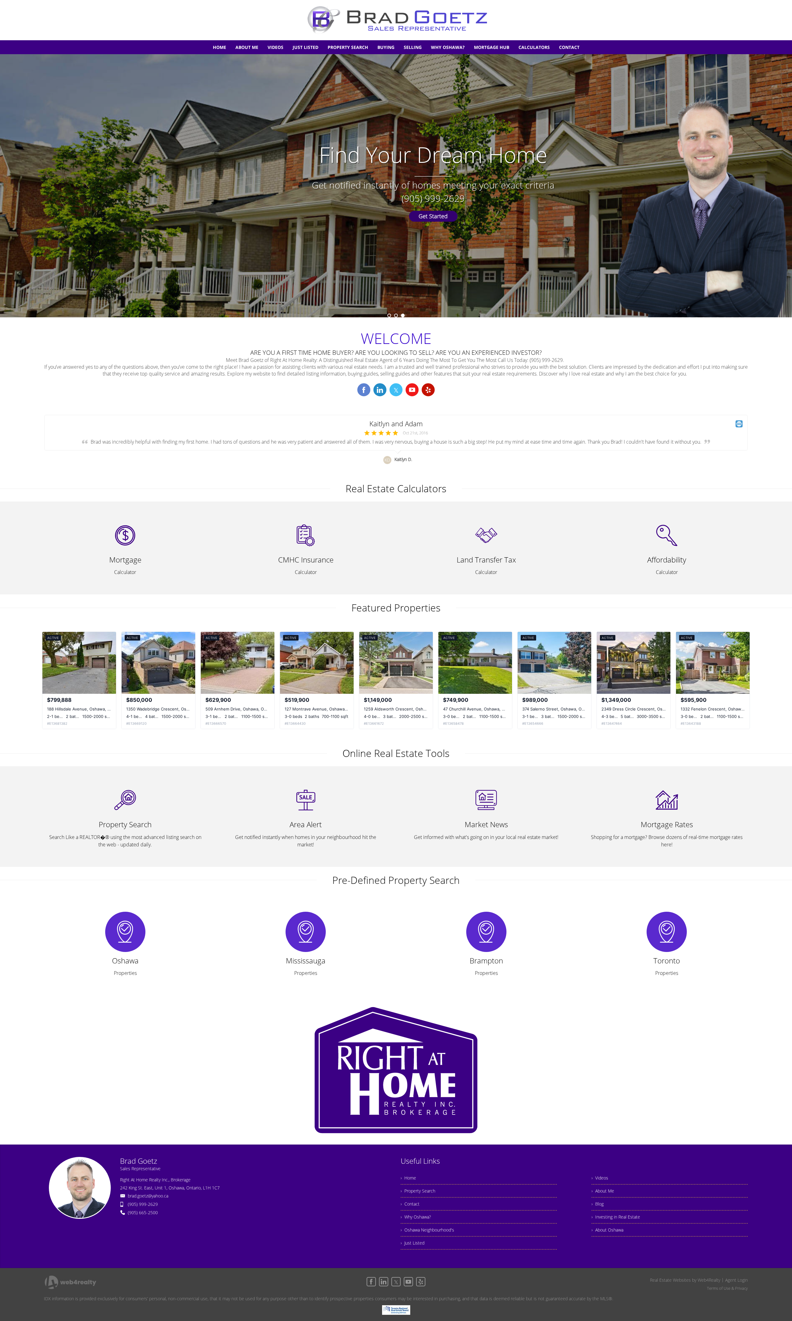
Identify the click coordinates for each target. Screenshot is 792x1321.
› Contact (410, 1204)
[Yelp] (420, 1281)
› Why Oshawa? (416, 1217)
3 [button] (403, 315)
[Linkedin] (383, 1281)
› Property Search (418, 1191)
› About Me (603, 1191)
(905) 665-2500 (143, 1212)
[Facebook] (371, 1281)
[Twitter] (396, 1281)
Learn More (396, 216)
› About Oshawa (607, 1230)
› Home (408, 1178)
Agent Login (736, 1280)
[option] (396, 185)
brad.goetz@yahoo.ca (148, 1196)
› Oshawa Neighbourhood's (427, 1230)
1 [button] (389, 315)
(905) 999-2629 (143, 1204)
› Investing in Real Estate (616, 1217)
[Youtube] (408, 1281)
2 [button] (396, 315)
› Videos (600, 1178)
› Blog (598, 1204)
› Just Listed (412, 1243)
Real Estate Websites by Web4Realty (685, 1280)
